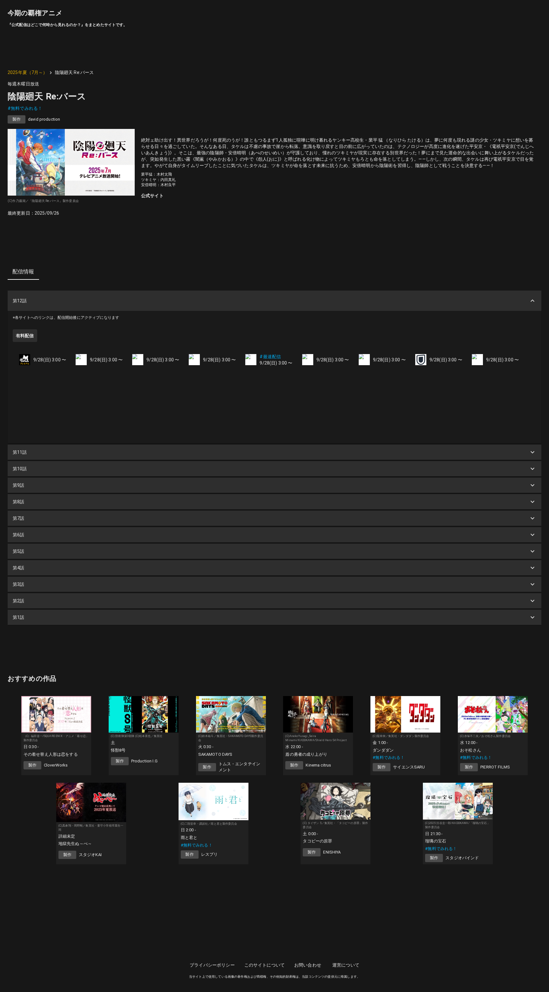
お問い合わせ (307, 965)
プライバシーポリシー (212, 965)
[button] (274, 301)
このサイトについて (264, 965)
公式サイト (152, 195)
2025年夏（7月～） (28, 72)
